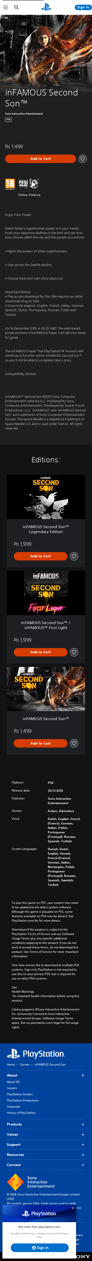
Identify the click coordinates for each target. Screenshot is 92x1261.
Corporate (13, 1106)
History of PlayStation (21, 1113)
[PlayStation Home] (46, 7)
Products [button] (14, 1124)
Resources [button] (15, 1154)
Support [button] (13, 1144)
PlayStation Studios (20, 1094)
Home (11, 1064)
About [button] (12, 1075)
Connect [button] (14, 1165)
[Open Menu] (5, 7)
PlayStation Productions (23, 1100)
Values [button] (12, 1134)
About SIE (13, 1082)
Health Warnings (23, 992)
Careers (12, 1088)
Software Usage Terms (77, 1239)
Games (25, 1064)
